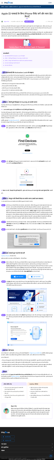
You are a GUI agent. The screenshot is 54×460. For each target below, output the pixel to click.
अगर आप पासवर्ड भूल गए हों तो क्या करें (12, 63)
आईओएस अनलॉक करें (13, 6)
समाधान (6, 6)
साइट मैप (24, 458)
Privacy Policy (39, 459)
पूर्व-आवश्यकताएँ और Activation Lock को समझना (15, 55)
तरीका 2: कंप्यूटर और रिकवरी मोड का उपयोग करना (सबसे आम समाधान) (18, 60)
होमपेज (2, 6)
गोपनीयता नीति (4, 458)
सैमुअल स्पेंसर (14, 406)
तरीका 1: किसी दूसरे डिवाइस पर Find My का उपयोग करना (16, 58)
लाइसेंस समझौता (18, 458)
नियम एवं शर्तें (11, 458)
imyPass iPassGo (5, 255)
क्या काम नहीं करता (8, 65)
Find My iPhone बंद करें (13, 120)
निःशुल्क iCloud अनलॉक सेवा (35, 353)
